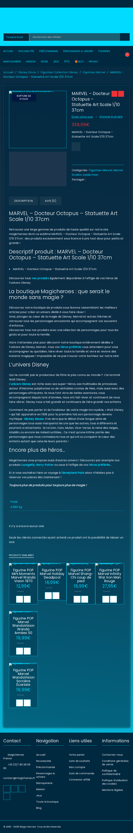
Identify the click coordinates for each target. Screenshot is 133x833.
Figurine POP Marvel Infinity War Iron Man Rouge (109, 575)
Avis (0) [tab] (50, 201)
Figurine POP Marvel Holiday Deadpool (52, 574)
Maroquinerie (44, 783)
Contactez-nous (112, 754)
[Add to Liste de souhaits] (76, 146)
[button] (19, 599)
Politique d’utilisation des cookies (115, 782)
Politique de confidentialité (111, 772)
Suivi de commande (81, 773)
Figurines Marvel (94, 72)
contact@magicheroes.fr (19, 778)
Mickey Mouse (34, 419)
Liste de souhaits (79, 761)
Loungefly (28, 465)
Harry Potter (44, 465)
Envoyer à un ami (111, 117)
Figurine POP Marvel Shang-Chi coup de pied (80, 575)
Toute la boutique (47, 801)
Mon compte (77, 767)
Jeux (39, 795)
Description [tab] (23, 201)
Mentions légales (112, 790)
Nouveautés (43, 761)
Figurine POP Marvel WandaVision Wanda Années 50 (23, 625)
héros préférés (71, 347)
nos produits (40, 278)
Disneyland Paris (72, 473)
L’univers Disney (20, 384)
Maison (40, 789)
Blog (38, 808)
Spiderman (90, 175)
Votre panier (77, 754)
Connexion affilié (79, 779)
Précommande (45, 767)
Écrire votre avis (82, 117)
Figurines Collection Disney (59, 72)
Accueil (8, 72)
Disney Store (27, 72)
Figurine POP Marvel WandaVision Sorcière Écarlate (23, 677)
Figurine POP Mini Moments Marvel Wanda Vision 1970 (23, 575)
